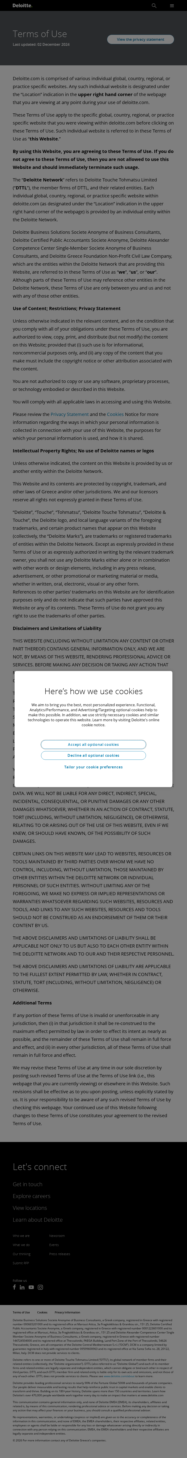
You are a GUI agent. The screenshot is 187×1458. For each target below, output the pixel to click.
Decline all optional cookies (93, 755)
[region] (93, 729)
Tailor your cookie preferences (93, 767)
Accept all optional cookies (93, 744)
